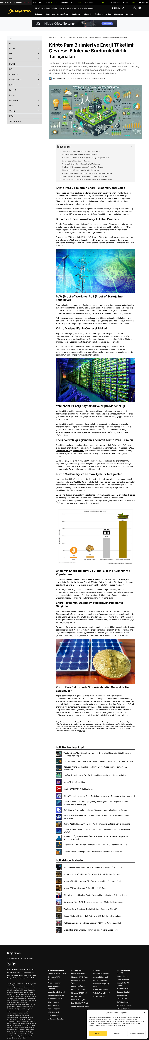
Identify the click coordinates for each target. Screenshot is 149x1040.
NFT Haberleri (53, 1012)
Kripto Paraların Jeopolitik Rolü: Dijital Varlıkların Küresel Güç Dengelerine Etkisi (98, 761)
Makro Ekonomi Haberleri (54, 987)
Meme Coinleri (123, 989)
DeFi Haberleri (53, 1015)
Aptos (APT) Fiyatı (78, 990)
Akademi (62, 37)
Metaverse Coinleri (124, 1005)
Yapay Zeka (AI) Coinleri (123, 984)
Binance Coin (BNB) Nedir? (101, 985)
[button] (144, 1012)
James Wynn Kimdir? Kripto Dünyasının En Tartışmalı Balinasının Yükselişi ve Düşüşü (96, 830)
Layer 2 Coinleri (123, 979)
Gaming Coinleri (123, 992)
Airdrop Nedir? (99, 996)
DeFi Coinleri (122, 999)
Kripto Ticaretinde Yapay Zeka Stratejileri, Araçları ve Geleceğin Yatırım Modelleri (99, 796)
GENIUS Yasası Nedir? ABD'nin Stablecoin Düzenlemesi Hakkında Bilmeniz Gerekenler (96, 816)
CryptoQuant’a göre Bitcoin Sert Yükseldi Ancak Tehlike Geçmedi (91, 874)
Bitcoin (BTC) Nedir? (101, 974)
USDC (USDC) (96, 2)
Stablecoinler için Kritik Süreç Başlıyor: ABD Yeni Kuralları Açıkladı (92, 923)
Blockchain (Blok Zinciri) (123, 971)
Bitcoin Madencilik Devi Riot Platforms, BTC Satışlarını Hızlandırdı (92, 916)
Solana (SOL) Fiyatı (78, 986)
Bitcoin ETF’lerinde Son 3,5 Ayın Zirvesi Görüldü (84, 888)
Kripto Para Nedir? (100, 990)
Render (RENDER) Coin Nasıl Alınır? (79, 789)
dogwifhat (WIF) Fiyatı (79, 1003)
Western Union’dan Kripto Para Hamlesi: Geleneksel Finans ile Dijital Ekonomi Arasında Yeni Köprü (97, 754)
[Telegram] (140, 8)
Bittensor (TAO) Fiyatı (79, 993)
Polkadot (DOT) (63, 450)
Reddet (117, 1033)
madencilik (88, 193)
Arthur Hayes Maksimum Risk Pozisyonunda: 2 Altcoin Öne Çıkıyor (92, 867)
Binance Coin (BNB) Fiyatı (78, 981)
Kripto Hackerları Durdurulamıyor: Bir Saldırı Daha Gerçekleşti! (90, 930)
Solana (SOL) (78, 450)
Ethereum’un (62, 614)
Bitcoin (59, 201)
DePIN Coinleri (123, 1002)
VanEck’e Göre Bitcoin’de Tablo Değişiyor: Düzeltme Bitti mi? (90, 909)
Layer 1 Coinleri (123, 976)
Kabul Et (98, 1033)
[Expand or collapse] (132, 147)
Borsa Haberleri (54, 1009)
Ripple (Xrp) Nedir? (100, 980)
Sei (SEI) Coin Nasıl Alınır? (74, 782)
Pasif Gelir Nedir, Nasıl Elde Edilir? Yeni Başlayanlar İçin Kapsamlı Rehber (95, 775)
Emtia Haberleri (54, 1005)
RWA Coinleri (122, 995)
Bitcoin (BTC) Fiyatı (78, 974)
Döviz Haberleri (54, 1002)
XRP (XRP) (70, 2)
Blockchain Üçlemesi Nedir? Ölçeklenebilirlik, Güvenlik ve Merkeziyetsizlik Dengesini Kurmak (95, 837)
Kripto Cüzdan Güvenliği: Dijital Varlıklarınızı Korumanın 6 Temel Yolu (93, 851)
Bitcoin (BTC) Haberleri (57, 974)
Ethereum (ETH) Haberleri (54, 978)
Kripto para (61, 193)
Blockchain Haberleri (56, 995)
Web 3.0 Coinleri (123, 1009)
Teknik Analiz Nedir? (101, 993)
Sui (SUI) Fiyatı (76, 996)
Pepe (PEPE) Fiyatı (78, 1000)
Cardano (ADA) (127, 448)
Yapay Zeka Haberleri (56, 992)
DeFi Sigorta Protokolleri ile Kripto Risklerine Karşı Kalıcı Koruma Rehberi (95, 810)
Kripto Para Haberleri (56, 970)
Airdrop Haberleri (55, 999)
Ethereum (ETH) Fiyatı (79, 977)
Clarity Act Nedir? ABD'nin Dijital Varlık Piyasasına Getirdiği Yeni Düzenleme (96, 824)
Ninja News (52, 37)
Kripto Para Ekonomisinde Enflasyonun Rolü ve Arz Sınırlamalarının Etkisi (95, 845)
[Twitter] (135, 8)
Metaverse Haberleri (56, 1019)
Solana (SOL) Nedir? (101, 977)
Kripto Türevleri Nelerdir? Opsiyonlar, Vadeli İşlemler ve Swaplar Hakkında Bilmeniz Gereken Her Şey (95, 803)
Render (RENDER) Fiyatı (80, 1006)
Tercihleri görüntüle (136, 1033)
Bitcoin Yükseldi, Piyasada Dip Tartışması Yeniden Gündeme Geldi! (92, 881)
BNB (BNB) (45, 2)
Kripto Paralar (76, 970)
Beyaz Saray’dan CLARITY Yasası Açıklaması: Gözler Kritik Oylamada (93, 902)
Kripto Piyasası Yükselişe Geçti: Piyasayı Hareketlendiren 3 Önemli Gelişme (96, 895)
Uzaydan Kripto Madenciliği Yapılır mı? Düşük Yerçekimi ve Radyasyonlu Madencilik (95, 768)
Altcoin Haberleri (54, 983)
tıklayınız (82, 731)
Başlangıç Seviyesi (99, 78)
